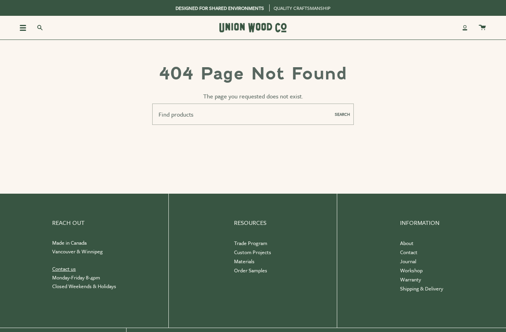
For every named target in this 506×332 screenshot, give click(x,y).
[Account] (465, 28)
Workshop (411, 270)
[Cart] (482, 28)
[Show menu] (26, 28)
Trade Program (250, 243)
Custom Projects (252, 252)
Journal (408, 261)
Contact (408, 252)
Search (342, 114)
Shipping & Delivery (421, 288)
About (406, 243)
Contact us (64, 269)
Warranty (410, 279)
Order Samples (250, 270)
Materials (244, 261)
